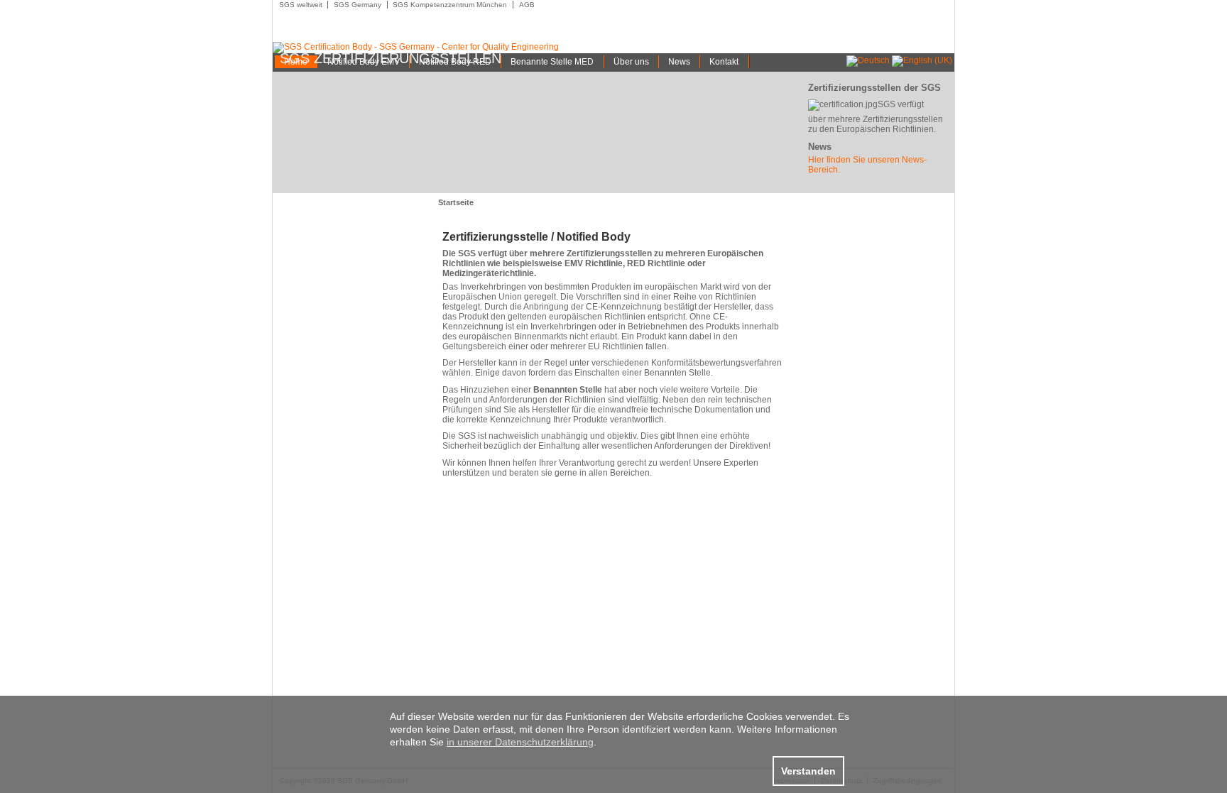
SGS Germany (357, 5)
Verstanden (808, 771)
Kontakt (723, 62)
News (679, 62)
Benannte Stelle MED (552, 62)
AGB (527, 5)
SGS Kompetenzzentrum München (450, 5)
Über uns (631, 62)
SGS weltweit (300, 5)
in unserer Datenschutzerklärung (520, 742)
